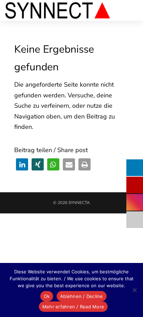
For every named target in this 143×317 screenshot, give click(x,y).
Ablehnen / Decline (81, 296)
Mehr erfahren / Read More (73, 306)
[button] (22, 164)
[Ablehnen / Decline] (134, 290)
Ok (47, 296)
